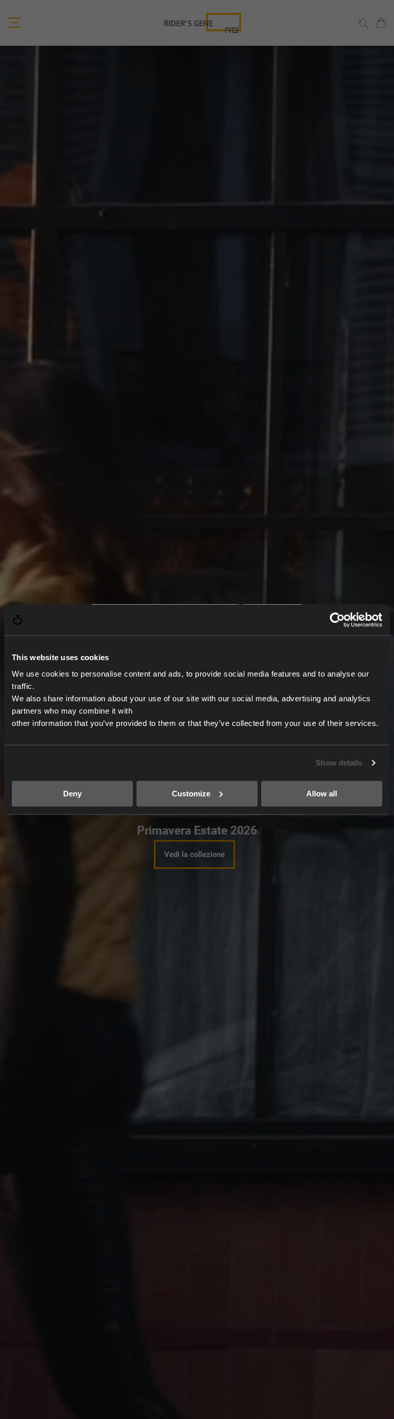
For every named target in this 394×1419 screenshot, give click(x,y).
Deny (72, 793)
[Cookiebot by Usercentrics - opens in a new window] (337, 620)
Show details (339, 762)
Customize (191, 793)
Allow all (321, 793)
